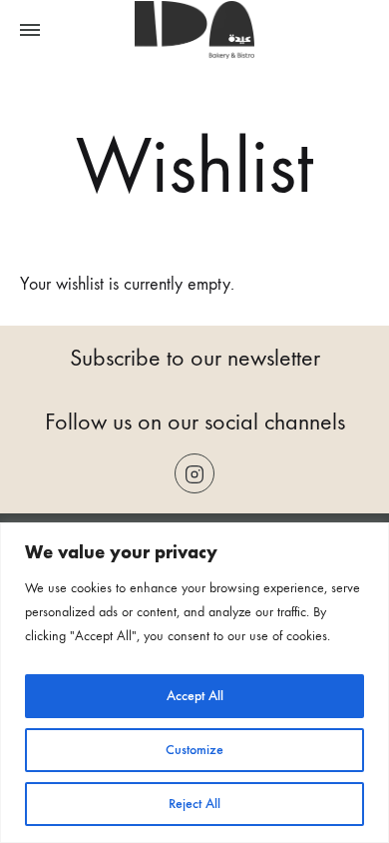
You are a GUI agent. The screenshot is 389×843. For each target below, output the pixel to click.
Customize (194, 749)
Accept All (195, 695)
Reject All (194, 803)
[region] (194, 682)
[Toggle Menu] (30, 31)
